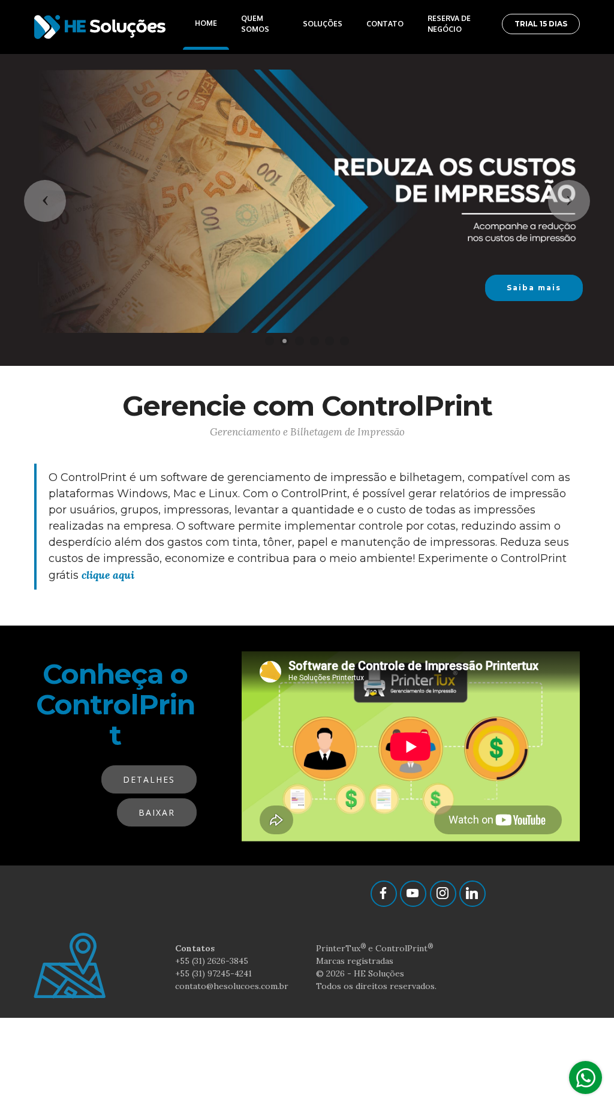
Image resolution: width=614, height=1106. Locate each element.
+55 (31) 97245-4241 (213, 973)
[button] (45, 201)
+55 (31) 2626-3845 (211, 960)
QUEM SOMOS (255, 24)
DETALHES (149, 779)
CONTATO (385, 23)
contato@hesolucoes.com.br (231, 986)
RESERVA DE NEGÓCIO (449, 24)
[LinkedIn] (472, 893)
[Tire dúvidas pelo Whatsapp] (585, 1077)
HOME (206, 23)
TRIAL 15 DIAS (540, 23)
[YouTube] (413, 893)
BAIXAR (157, 812)
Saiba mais (534, 287)
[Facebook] (384, 893)
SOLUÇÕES (322, 23)
